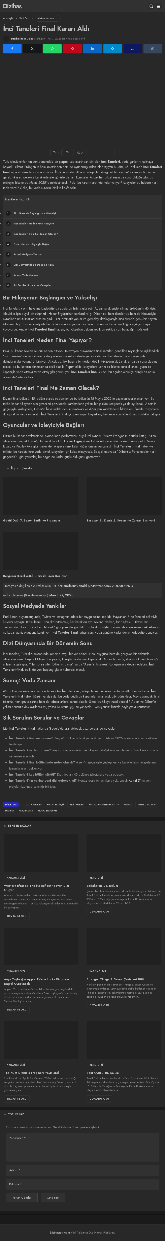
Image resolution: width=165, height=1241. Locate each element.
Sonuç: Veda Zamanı (22, 275)
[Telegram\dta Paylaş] (112, 48)
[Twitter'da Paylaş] (32, 48)
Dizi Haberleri (34, 804)
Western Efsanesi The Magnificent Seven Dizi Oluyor (36, 887)
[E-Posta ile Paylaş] (152, 48)
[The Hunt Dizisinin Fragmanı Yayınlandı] (41, 1040)
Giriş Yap (53, 1197)
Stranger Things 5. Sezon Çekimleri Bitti (115, 979)
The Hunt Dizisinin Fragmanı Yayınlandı (32, 1073)
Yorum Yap (16, 1114)
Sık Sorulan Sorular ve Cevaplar (29, 285)
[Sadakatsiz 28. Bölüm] (124, 853)
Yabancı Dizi (16, 878)
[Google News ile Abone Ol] (101, 152)
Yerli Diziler (26, 810)
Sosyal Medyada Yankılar (25, 254)
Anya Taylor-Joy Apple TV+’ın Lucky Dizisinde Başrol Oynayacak (36, 981)
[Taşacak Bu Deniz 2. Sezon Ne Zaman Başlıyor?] (124, 496)
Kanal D (134, 780)
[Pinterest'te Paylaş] (72, 48)
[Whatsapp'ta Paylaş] (52, 48)
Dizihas (12, 6)
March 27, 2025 (61, 595)
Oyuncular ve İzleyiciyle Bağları (29, 244)
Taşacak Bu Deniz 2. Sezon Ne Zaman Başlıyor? (121, 520)
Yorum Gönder (21, 1197)
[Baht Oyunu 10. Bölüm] (124, 1040)
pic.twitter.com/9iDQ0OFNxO (110, 586)
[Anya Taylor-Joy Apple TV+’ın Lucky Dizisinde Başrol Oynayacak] (41, 946)
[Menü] (159, 6)
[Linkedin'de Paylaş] (92, 48)
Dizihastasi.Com (22, 39)
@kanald (80, 586)
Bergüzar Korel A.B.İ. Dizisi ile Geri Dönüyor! (35, 576)
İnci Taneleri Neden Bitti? (104, 804)
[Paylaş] (133, 48)
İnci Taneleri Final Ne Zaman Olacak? (32, 234)
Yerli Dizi (96, 878)
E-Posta (15, 1184)
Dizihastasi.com (60, 1232)
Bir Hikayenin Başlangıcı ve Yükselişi (31, 213)
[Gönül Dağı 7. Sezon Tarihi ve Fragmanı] (40, 496)
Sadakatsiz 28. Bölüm (102, 885)
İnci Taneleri (71, 691)
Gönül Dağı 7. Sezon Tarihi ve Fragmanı (31, 520)
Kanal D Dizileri (147, 804)
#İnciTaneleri (64, 586)
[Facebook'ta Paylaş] (12, 48)
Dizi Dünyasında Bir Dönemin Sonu (30, 265)
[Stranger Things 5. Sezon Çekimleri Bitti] (124, 946)
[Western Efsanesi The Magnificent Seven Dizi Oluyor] (41, 853)
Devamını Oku (16, 916)
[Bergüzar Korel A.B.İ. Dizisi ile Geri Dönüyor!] (40, 551)
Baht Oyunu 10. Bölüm (103, 1073)
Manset (9, 810)
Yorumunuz (17, 1138)
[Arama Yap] (151, 6)
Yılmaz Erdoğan (47, 810)
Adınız (14, 1170)
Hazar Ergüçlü (74, 441)
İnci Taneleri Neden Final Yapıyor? (30, 223)
